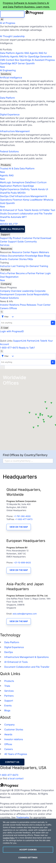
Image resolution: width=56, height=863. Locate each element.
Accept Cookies (28, 849)
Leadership (28, 290)
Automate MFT (13, 219)
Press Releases (28, 304)
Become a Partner (25, 273)
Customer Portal (31, 238)
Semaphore (18, 182)
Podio (14, 192)
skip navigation (12, 14)
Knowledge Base (34, 255)
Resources (6, 248)
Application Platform (11, 185)
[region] (28, 841)
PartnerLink (33, 340)
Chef (11, 196)
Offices (13, 308)
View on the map (18, 527)
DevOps (4, 196)
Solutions (6, 73)
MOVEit (22, 192)
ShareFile (5, 192)
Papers (34, 252)
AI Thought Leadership (12, 36)
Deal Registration (9, 278)
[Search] (1, 312)
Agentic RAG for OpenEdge (24, 56)
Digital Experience (10, 114)
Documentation (16, 255)
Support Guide (16, 241)
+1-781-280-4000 (22, 516)
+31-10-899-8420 (22, 562)
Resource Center (21, 252)
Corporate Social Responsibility (32, 294)
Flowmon (17, 199)
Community (30, 241)
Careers (4, 308)
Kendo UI (43, 189)
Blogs (47, 255)
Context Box (12, 59)
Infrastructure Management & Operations (26, 657)
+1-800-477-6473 (23, 519)
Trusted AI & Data (9, 168)
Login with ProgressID (12, 331)
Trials (7, 685)
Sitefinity (25, 189)
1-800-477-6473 (9, 347)
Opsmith (17, 65)
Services (4, 245)
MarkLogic (5, 182)
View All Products (12, 229)
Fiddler (46, 210)
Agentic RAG (22, 53)
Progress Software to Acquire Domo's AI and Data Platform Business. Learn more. (26, 5)
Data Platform (7, 53)
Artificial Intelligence (11, 77)
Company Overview (10, 290)
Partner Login (43, 273)
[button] (44, 422)
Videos (3, 255)
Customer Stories (17, 259)
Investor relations (13, 739)
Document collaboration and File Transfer (30, 213)
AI (2, 19)
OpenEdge (28, 185)
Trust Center (44, 304)
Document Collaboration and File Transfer (26, 666)
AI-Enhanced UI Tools (11, 210)
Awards (8, 734)
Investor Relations (9, 304)
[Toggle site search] (1, 351)
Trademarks (22, 817)
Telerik (33, 189)
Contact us (12, 762)
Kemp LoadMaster (33, 199)
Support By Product (10, 238)
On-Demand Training (37, 266)
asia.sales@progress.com (25, 614)
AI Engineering (8, 70)
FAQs (30, 259)
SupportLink (19, 340)
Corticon (42, 182)
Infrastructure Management (15, 131)
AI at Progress (7, 23)
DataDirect (30, 182)
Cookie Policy (9, 838)
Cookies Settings (27, 857)
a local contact (16, 778)
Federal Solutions (9, 151)
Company (6, 283)
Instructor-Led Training (12, 266)
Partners (5, 269)
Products (6, 164)
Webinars (44, 252)
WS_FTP (13, 223)
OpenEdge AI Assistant (32, 59)
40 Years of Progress (15, 754)
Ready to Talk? (27, 347)
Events (3, 259)
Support (5, 234)
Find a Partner (7, 273)
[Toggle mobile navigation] (2, 367)
